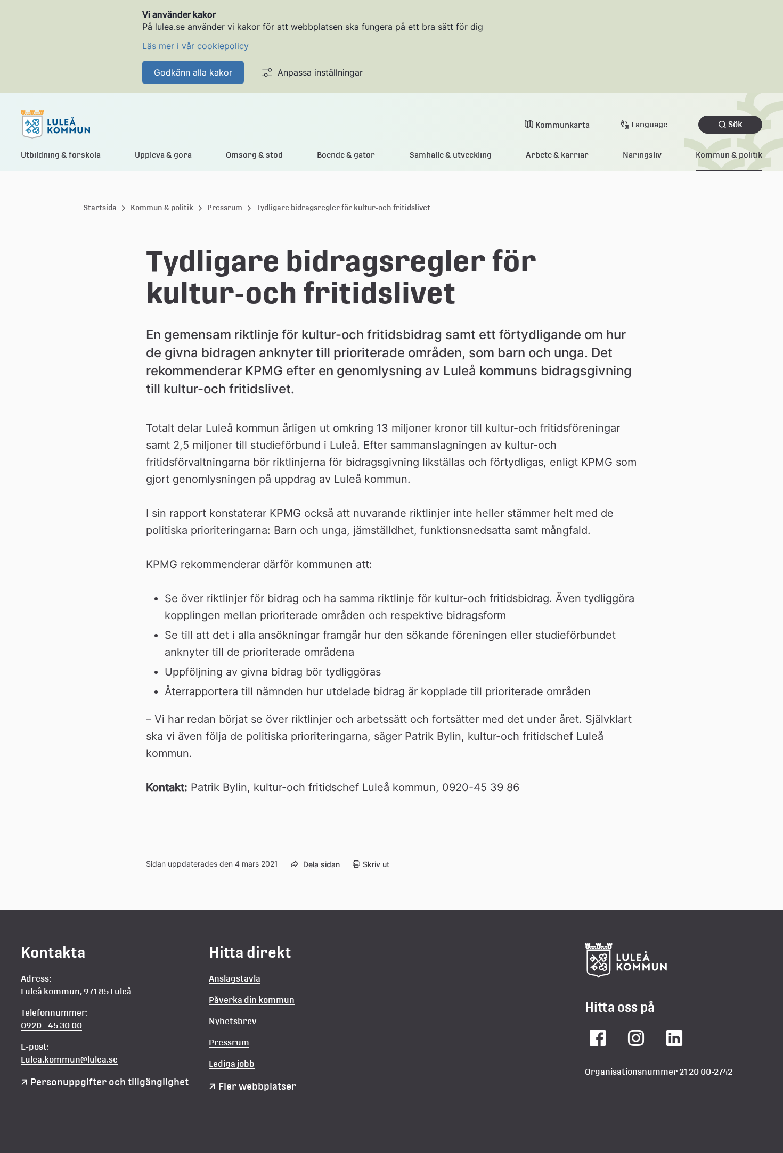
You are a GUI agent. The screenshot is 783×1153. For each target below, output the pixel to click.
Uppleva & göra (163, 154)
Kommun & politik (729, 154)
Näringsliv (642, 154)
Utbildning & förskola (61, 154)
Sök (735, 124)
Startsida (100, 207)
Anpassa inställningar (320, 72)
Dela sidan (321, 864)
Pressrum (224, 207)
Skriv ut (376, 864)
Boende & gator (346, 154)
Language (649, 124)
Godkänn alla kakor (193, 72)
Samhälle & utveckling (451, 154)
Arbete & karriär (557, 154)
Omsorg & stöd (254, 154)
